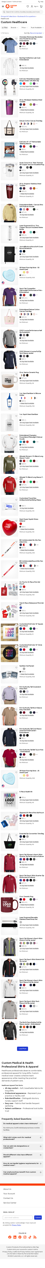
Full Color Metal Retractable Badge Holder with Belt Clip (29, 80)
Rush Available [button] (36, 28)
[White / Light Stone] (27, 712)
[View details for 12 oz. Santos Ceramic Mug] (9, 381)
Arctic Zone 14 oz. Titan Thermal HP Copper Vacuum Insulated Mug (31, 164)
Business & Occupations (26, 16)
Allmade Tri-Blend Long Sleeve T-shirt (31, 478)
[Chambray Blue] (27, 691)
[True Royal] (20, 209)
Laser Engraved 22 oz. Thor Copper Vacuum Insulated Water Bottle (31, 227)
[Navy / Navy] (20, 545)
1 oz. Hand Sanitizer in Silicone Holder (30, 394)
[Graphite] (27, 815)
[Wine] (24, 43)
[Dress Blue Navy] (20, 735)
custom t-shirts (32, 1249)
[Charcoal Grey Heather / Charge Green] (24, 943)
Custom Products (12, 1247)
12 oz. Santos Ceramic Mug (29, 372)
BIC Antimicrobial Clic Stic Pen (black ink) (30, 541)
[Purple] (31, 188)
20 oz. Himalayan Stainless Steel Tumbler (30, 101)
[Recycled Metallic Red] (24, 104)
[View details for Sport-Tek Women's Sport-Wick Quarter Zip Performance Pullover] (9, 863)
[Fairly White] (27, 461)
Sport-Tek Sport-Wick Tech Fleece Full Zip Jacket (29, 1002)
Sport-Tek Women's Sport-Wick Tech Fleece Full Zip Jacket (30, 981)
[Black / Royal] (34, 964)
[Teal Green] (31, 712)
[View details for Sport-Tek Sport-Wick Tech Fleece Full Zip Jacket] (9, 1010)
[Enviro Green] (31, 461)
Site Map (36, 1247)
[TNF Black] (34, 1027)
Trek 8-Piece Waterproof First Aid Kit (31, 604)
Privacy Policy (7, 1252)
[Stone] (34, 754)
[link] (11, 6)
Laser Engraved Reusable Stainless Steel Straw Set (28, 918)
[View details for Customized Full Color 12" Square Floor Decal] (9, 632)
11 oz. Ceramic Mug (26, 896)
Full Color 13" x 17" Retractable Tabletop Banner (30, 143)
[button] (16, 38)
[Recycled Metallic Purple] (34, 104)
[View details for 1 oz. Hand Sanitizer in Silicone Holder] (9, 402)
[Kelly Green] (31, 146)
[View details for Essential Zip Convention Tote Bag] (9, 842)
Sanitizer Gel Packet (26, 666)
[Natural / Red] (20, 123)
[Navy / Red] (31, 545)
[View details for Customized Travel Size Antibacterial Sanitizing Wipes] (9, 506)
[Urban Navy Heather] (27, 1027)
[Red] (24, 83)
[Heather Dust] (24, 209)
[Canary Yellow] (24, 272)
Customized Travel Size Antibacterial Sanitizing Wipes (30, 499)
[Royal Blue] (20, 146)
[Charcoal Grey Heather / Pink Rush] (34, 943)
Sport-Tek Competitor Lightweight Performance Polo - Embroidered (31, 290)
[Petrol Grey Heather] (24, 335)
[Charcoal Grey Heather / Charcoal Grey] (31, 943)
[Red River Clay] (27, 442)
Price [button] (24, 28)
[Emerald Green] (34, 442)
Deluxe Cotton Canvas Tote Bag (30, 121)
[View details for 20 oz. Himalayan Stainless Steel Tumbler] (9, 108)
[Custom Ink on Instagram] (24, 1237)
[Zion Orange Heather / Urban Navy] (24, 1027)
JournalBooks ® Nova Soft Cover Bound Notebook (31, 247)
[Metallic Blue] (20, 104)
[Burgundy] (24, 188)
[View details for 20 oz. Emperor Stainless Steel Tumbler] (9, 192)
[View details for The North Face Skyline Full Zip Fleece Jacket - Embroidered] (9, 1030)
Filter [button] (6, 28)
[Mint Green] (31, 232)
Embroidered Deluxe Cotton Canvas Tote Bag (29, 310)
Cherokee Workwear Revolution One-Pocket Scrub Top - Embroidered (31, 39)
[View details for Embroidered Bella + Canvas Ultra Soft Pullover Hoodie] (9, 213)
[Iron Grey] (34, 859)
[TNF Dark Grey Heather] (31, 1027)
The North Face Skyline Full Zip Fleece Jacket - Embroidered (30, 1023)
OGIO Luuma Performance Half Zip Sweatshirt (30, 331)
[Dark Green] (31, 754)
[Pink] (27, 272)
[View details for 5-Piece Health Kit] (9, 800)
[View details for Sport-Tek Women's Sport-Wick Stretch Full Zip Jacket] (9, 947)
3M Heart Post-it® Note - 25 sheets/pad (29, 772)
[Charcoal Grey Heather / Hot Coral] (20, 943)
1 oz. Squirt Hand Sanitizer (28, 414)
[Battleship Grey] (24, 735)
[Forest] (34, 209)
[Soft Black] (24, 691)
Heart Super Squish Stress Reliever (28, 520)
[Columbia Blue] (20, 83)
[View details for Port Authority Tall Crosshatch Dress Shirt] (9, 695)
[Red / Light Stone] (24, 712)
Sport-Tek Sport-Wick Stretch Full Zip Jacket (31, 960)
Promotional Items (25, 1247)
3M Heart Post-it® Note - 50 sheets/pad (29, 268)
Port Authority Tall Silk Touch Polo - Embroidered (31, 751)
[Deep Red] (24, 859)
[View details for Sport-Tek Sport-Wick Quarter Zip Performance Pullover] (9, 884)
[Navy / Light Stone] (20, 712)
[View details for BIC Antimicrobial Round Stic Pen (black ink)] (9, 569)
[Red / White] (24, 545)
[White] (20, 62)
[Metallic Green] (31, 104)
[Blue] (20, 188)
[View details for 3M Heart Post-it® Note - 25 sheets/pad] (9, 779)
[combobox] (22, 12)
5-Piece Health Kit (25, 792)
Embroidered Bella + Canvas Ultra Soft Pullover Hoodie (31, 206)
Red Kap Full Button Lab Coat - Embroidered (30, 59)
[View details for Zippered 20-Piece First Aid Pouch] (9, 821)
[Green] (31, 899)
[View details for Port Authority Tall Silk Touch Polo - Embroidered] (9, 758)
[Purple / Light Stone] (34, 712)
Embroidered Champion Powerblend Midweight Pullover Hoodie (30, 437)
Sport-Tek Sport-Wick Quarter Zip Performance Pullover (31, 876)
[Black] (27, 43)
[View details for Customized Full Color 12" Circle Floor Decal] (9, 653)
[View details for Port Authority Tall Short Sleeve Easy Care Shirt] (9, 716)
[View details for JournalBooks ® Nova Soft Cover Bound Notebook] (9, 255)
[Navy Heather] (24, 442)
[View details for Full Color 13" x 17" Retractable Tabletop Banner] (9, 150)
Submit (38, 1217)
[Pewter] (31, 43)
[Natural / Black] (31, 123)
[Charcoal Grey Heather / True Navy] (27, 943)
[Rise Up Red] (24, 461)
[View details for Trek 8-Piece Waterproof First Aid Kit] (9, 611)
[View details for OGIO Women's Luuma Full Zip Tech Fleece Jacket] (9, 360)
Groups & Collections (8, 16)
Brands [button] (13, 28)
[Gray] (27, 167)
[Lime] (31, 83)
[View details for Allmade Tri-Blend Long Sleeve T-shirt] (9, 485)
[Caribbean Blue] (34, 43)
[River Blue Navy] (20, 335)
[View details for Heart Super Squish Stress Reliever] (9, 527)
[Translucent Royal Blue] (20, 586)
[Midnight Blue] (20, 899)
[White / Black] (34, 545)
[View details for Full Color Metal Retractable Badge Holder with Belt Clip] (9, 87)
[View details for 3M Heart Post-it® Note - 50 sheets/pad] (9, 276)
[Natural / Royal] (27, 123)
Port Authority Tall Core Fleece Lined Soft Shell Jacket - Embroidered (30, 730)
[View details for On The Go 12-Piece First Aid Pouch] (9, 590)
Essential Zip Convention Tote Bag (31, 834)
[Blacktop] (27, 335)
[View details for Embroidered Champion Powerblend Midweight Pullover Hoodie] (9, 443)
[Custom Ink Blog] (34, 1237)
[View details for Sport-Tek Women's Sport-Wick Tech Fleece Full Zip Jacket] (9, 989)
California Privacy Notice (21, 1252)
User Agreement (37, 1252)
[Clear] (20, 417)
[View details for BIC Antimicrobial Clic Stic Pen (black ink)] (9, 548)
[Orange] (34, 188)
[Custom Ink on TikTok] (29, 1237)
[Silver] (24, 669)
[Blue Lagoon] (20, 442)
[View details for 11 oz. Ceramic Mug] (9, 905)
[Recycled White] (27, 104)
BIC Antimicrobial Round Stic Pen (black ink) (31, 562)
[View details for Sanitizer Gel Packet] (9, 674)
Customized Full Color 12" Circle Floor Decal (30, 646)
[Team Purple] (34, 83)
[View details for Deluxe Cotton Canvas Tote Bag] (9, 129)
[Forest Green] (31, 295)
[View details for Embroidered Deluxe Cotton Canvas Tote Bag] (9, 318)
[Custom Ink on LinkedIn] (14, 1237)
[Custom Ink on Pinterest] (19, 1237)
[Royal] (20, 754)
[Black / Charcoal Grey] (31, 964)
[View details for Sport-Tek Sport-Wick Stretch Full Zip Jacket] (9, 968)
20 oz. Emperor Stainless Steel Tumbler (30, 185)
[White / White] (27, 545)
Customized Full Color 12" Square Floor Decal (31, 625)
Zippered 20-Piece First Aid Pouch (31, 813)
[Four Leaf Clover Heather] (20, 1027)
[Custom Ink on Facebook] (9, 1237)
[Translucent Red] (24, 586)
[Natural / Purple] (24, 123)
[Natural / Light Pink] (34, 123)
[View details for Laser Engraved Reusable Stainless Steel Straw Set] (9, 926)
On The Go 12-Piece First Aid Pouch (29, 583)
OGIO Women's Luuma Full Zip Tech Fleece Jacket (30, 352)
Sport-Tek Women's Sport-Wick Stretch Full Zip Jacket (30, 939)
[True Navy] (27, 859)
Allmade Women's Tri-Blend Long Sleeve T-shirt (31, 457)
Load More (22, 1049)
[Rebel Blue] (20, 461)
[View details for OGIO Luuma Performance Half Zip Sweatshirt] (9, 339)
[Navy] (20, 43)
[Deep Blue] (20, 691)
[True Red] (24, 295)
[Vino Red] (34, 461)
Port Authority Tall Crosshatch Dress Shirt (30, 688)
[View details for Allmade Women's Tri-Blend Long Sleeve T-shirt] (9, 464)
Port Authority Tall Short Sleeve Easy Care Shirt (30, 709)
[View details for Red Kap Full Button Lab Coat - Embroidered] (9, 66)
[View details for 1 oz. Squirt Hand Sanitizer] (9, 423)
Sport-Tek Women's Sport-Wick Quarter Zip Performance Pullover (31, 855)
